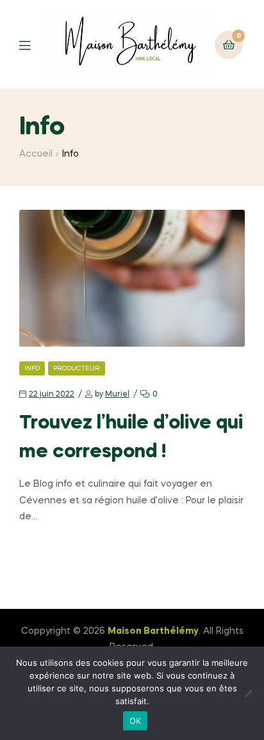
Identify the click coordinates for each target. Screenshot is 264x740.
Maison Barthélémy (153, 631)
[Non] (248, 693)
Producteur (76, 368)
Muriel (117, 394)
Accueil (36, 154)
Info (32, 368)
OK (135, 721)
